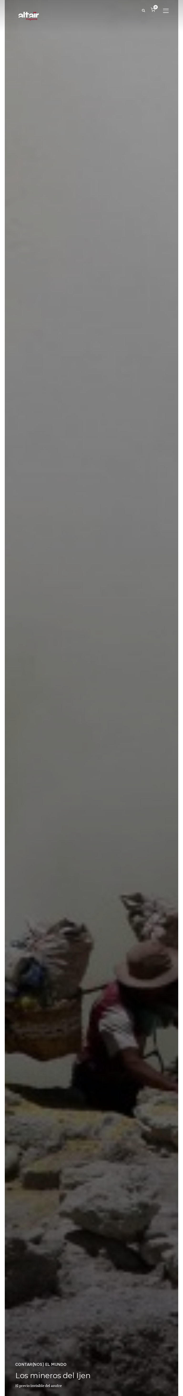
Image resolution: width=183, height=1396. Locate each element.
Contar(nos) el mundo (41, 1364)
